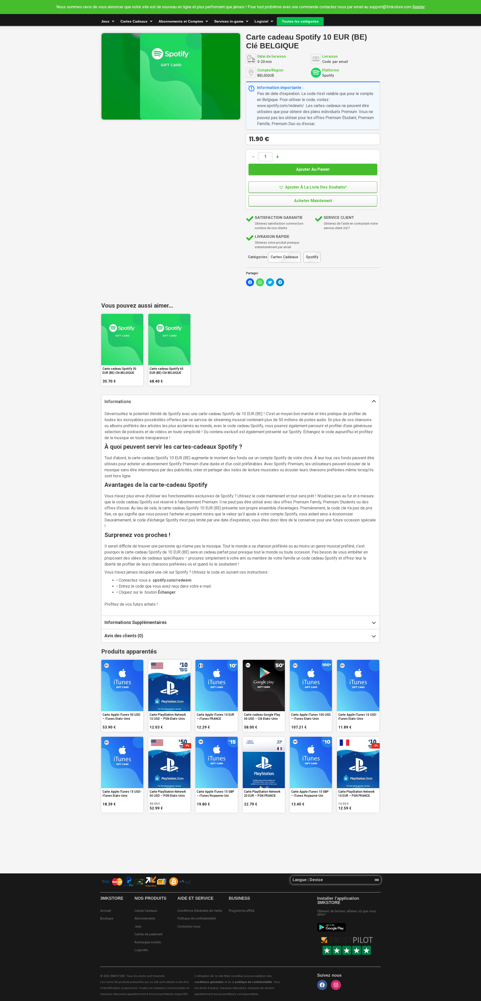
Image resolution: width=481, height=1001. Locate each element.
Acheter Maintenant (313, 200)
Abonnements (145, 918)
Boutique (106, 918)
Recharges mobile (148, 942)
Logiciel (261, 21)
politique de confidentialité (253, 982)
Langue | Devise (308, 879)
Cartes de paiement (149, 934)
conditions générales (209, 982)
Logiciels (141, 950)
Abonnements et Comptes (181, 21)
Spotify (312, 257)
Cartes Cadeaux (134, 21)
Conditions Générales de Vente (199, 911)
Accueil (105, 911)
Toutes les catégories (300, 21)
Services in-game (229, 21)
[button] (313, 187)
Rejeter (418, 7)
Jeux (105, 21)
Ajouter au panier (313, 169)
